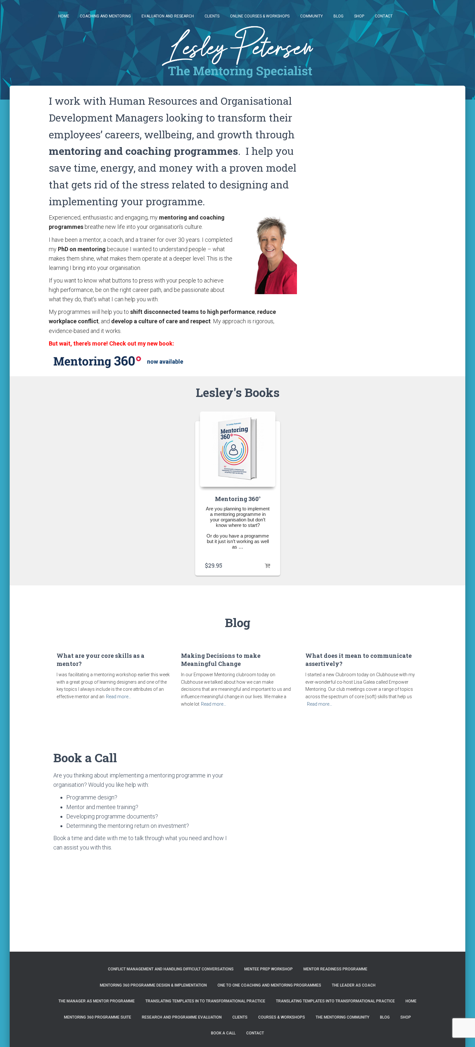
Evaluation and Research (168, 16)
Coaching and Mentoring (105, 16)
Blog (338, 16)
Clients (212, 16)
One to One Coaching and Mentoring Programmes (269, 985)
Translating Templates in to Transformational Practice (205, 1001)
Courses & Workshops (281, 1017)
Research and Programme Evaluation (182, 1017)
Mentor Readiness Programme (335, 969)
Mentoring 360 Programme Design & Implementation (153, 985)
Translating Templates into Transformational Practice (335, 1001)
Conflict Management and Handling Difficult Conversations (171, 969)
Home (63, 16)
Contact (384, 16)
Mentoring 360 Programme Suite (97, 1017)
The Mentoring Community (342, 1017)
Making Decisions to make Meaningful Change (220, 660)
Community (311, 16)
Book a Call (223, 1033)
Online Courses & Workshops (260, 16)
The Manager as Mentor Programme (96, 1001)
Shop (359, 16)
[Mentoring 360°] (237, 448)
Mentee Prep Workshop (268, 969)
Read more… (118, 696)
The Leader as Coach (353, 985)
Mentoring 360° (238, 499)
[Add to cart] (267, 565)
